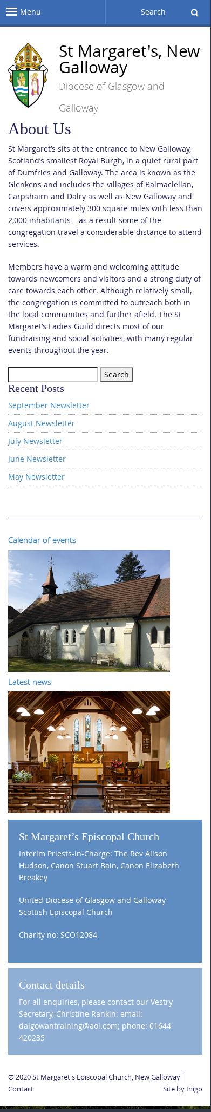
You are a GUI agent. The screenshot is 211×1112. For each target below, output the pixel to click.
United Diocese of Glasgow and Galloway (92, 900)
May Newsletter (36, 477)
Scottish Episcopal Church (66, 912)
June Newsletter (37, 459)
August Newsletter (41, 423)
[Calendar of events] (89, 610)
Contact (20, 1089)
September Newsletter (49, 405)
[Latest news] (89, 751)
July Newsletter (35, 441)
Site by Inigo (182, 1089)
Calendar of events (42, 539)
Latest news (29, 681)
